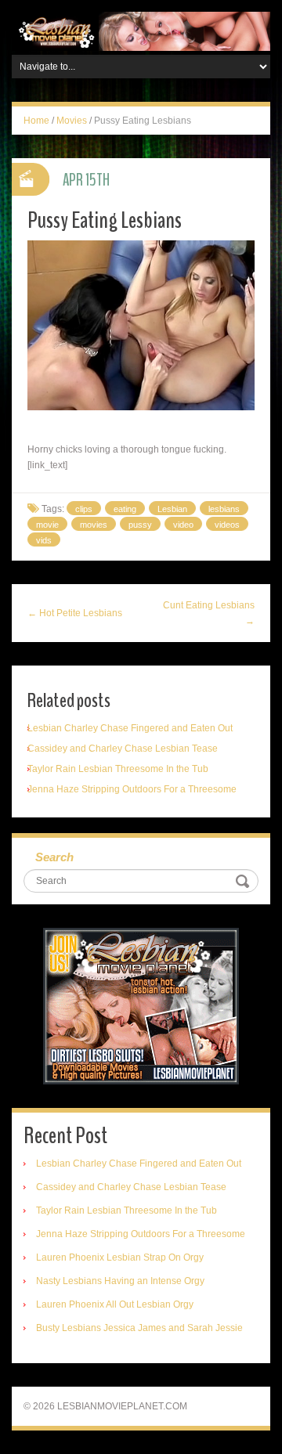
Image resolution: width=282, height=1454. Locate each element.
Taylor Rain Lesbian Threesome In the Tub (117, 768)
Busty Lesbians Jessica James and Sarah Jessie (139, 1327)
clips (83, 509)
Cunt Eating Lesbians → (209, 613)
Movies (71, 120)
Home (36, 120)
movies (93, 524)
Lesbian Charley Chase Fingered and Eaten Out (130, 728)
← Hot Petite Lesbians (74, 613)
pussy (140, 524)
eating (125, 509)
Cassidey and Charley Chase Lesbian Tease (122, 748)
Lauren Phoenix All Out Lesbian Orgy (114, 1304)
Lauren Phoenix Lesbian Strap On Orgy (120, 1257)
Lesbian (172, 509)
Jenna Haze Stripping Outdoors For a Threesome (132, 789)
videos (227, 524)
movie (47, 524)
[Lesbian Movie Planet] (141, 30)
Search (54, 857)
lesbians (224, 509)
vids (44, 540)
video (183, 524)
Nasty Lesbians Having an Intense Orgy (120, 1280)
